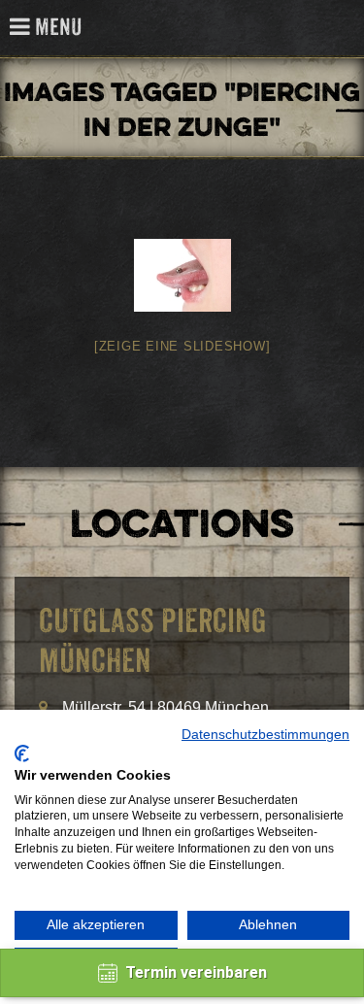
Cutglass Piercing (338, 29)
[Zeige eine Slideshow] (182, 346)
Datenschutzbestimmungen (265, 734)
